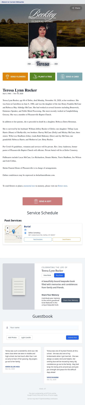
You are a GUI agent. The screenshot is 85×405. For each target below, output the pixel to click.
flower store (62, 185)
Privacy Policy (36, 395)
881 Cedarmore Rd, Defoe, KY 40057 (41, 235)
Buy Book (59, 275)
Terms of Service (48, 395)
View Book (47, 275)
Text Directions (37, 239)
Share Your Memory (70, 300)
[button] (13, 231)
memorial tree (29, 185)
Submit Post (72, 337)
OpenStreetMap (45, 399)
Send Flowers (67, 239)
